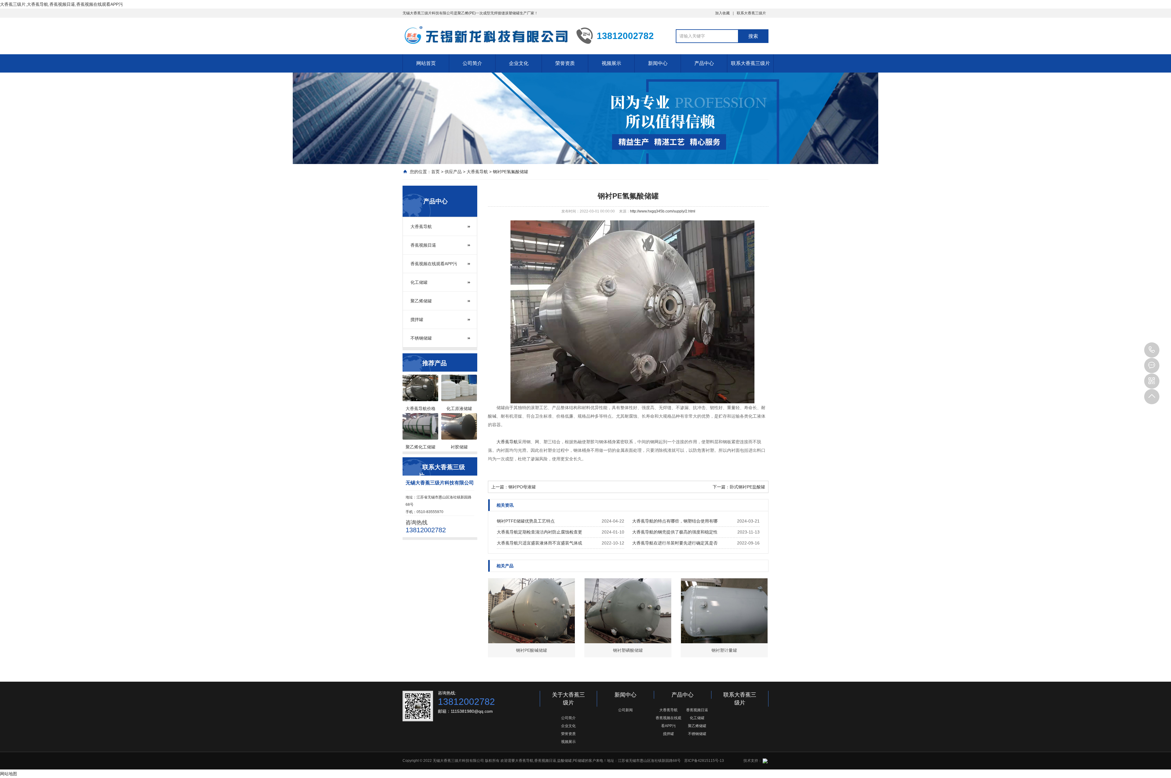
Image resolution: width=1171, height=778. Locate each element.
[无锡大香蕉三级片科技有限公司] (485, 35)
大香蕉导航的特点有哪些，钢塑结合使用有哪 (675, 521)
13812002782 (1151, 350)
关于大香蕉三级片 (568, 699)
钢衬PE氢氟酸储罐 (510, 171)
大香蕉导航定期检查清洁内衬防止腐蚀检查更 (539, 532)
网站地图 (8, 773)
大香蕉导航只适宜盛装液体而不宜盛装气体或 (539, 543)
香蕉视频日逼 (423, 245)
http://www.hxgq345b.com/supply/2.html (662, 211)
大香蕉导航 (477, 171)
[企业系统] (765, 760)
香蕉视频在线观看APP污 (433, 263)
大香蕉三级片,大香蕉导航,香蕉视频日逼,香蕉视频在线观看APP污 (61, 4)
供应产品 (453, 171)
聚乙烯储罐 (421, 300)
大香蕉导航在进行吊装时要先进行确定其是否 (675, 543)
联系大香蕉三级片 (751, 13)
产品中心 (704, 63)
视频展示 (611, 63)
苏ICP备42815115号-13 (704, 760)
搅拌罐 (416, 319)
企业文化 (518, 63)
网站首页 (426, 63)
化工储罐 (419, 282)
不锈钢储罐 (421, 338)
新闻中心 (658, 63)
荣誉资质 (565, 63)
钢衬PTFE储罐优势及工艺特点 (526, 521)
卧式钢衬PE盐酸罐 (747, 486)
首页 (435, 171)
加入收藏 (722, 13)
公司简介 (472, 63)
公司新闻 (625, 710)
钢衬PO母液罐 (522, 486)
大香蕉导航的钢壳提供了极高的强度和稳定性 (675, 532)
